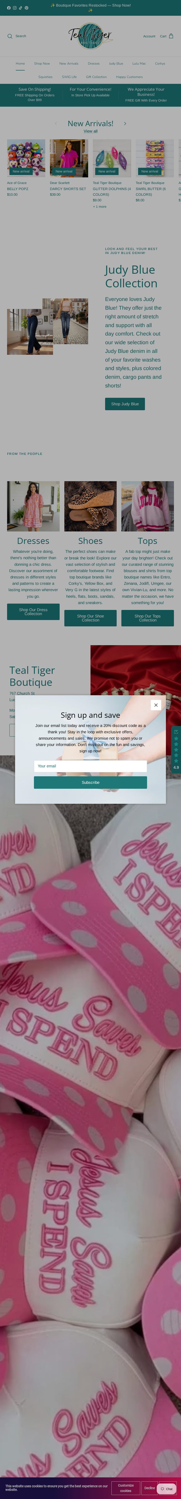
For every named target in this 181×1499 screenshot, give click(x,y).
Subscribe (90, 782)
